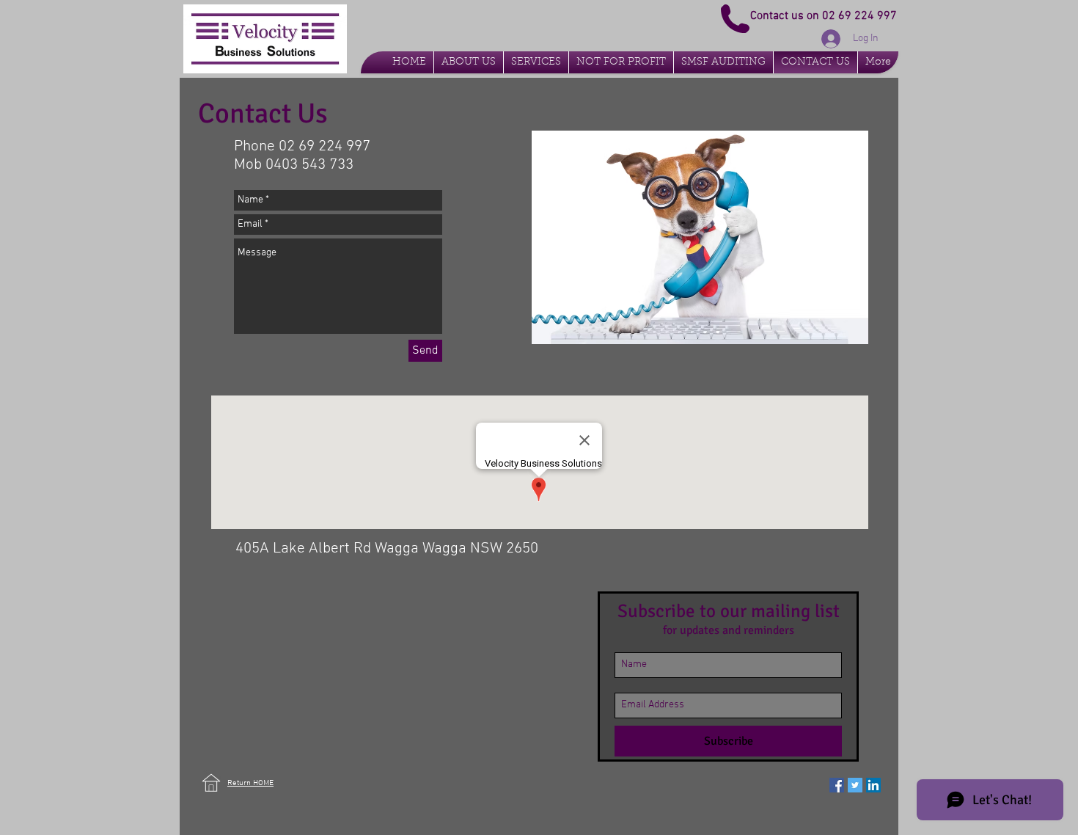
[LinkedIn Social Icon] (873, 785)
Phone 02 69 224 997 (302, 146)
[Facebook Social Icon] (836, 785)
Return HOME (250, 783)
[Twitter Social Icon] (855, 785)
